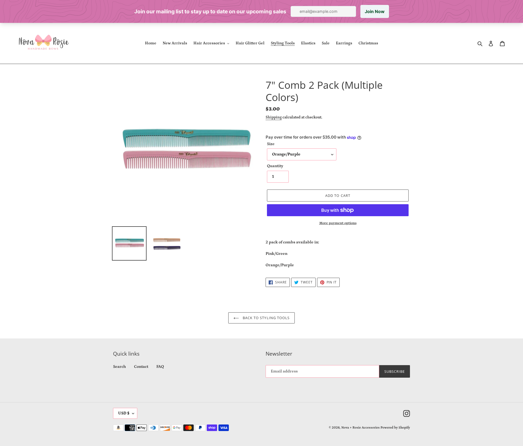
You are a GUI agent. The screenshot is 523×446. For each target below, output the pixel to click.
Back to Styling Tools (266, 317)
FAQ (160, 366)
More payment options (338, 223)
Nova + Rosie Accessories (360, 427)
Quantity (275, 166)
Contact (141, 366)
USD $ (123, 413)
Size (271, 144)
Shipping (274, 117)
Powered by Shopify (395, 427)
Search (119, 366)
